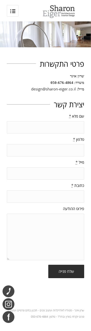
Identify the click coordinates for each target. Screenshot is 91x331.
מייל (80, 162)
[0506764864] (8, 291)
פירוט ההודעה (73, 208)
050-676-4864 (62, 83)
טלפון (78, 139)
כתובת (77, 185)
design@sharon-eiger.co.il (53, 88)
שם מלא (76, 116)
